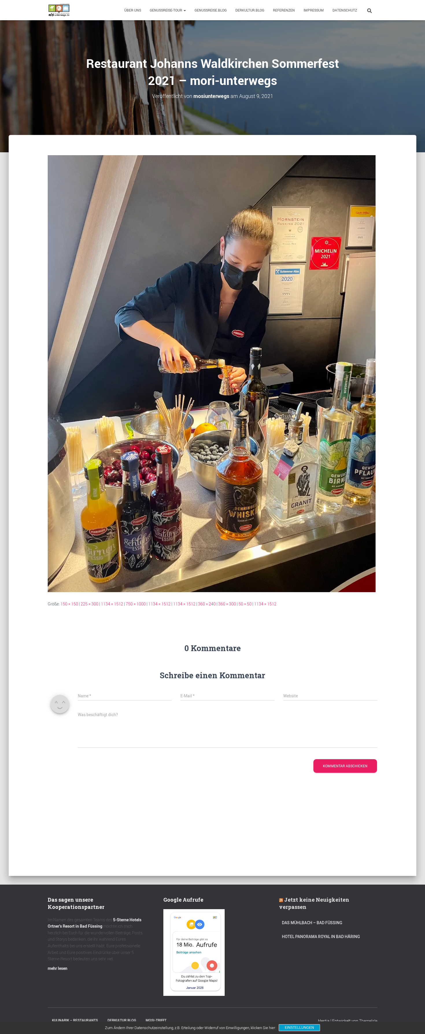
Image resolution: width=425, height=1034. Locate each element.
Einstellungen (299, 1028)
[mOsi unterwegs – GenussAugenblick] (59, 10)
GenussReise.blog (211, 10)
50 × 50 (245, 604)
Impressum (314, 10)
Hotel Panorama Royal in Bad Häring (321, 936)
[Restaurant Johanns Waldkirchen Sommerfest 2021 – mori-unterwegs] (212, 373)
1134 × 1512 (112, 604)
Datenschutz (344, 10)
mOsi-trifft (156, 1020)
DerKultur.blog (249, 10)
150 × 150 (69, 604)
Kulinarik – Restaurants (75, 1020)
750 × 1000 (136, 604)
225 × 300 (89, 604)
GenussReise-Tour (166, 10)
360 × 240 (207, 604)
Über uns (132, 10)
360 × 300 (227, 604)
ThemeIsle (368, 1021)
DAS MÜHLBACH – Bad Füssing (312, 922)
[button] (184, 10)
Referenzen (284, 10)
